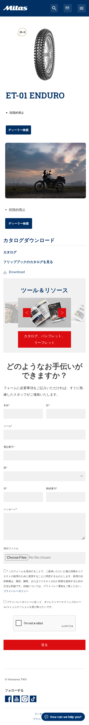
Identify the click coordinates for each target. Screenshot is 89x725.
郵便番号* (51, 488)
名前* (7, 405)
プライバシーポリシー (16, 591)
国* (5, 467)
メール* (8, 426)
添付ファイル (11, 548)
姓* (48, 405)
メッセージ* (10, 509)
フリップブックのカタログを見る (28, 262)
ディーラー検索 (18, 130)
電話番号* (9, 446)
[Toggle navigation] (81, 8)
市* (5, 488)
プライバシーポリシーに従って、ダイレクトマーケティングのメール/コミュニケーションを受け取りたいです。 (42, 604)
